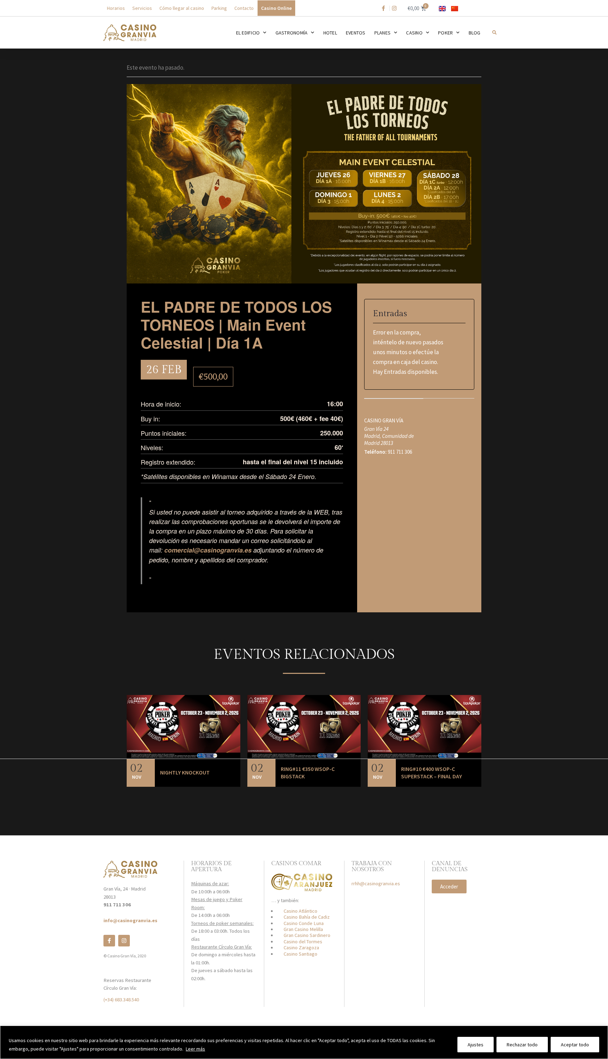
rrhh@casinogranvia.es (376, 883)
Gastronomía (292, 33)
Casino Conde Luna (304, 923)
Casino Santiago (300, 954)
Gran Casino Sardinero (307, 935)
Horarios (116, 8)
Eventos (356, 33)
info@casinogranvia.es (130, 920)
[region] (304, 1042)
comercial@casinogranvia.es (208, 550)
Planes (382, 33)
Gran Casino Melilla (303, 929)
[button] (494, 32)
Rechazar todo (522, 1044)
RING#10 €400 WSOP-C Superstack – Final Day (431, 772)
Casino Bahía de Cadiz (307, 917)
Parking (219, 8)
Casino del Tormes (303, 941)
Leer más (195, 1049)
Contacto (244, 8)
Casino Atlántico (300, 911)
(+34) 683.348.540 (121, 999)
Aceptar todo (575, 1044)
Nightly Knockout (185, 772)
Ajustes (475, 1044)
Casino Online (276, 8)
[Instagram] (124, 940)
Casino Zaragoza (301, 947)
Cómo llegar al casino (181, 8)
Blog (475, 33)
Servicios (142, 8)
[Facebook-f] (109, 940)
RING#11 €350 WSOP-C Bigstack (308, 772)
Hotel (330, 33)
